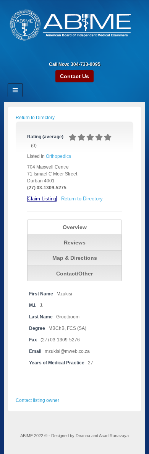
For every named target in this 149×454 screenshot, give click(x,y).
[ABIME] (74, 26)
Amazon (59, 53)
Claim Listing (42, 199)
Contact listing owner (37, 400)
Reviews (75, 242)
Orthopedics (58, 156)
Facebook (69, 53)
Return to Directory (35, 117)
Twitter (90, 53)
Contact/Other (74, 273)
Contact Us (74, 76)
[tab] (74, 227)
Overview (75, 227)
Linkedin (79, 53)
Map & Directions (74, 258)
